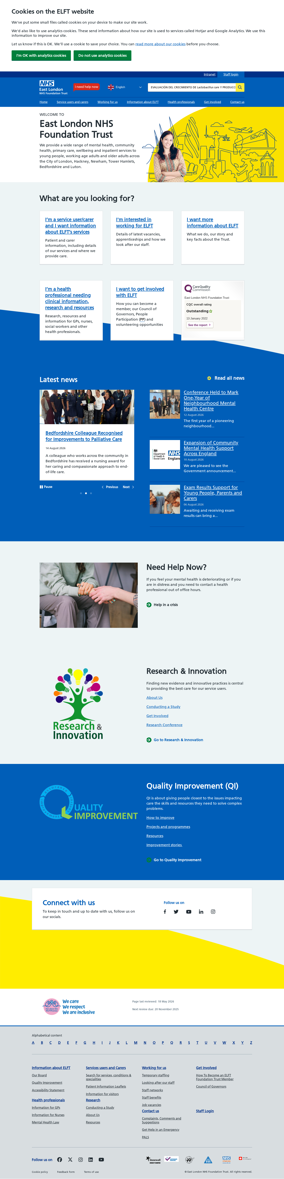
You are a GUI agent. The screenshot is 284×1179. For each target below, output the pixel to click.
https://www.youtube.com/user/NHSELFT (188, 912)
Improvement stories (164, 845)
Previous (112, 487)
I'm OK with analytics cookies (41, 55)
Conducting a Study (163, 706)
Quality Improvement (47, 1083)
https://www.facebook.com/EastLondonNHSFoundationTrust (165, 912)
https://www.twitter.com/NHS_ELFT (176, 912)
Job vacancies (151, 1105)
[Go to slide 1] (81, 494)
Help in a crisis (166, 604)
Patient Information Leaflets (106, 1086)
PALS (145, 1137)
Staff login (231, 74)
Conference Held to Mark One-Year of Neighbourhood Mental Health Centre (211, 400)
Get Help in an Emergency (160, 1130)
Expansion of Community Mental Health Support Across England (211, 448)
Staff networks (152, 1090)
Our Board (39, 1075)
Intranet (209, 74)
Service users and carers (72, 102)
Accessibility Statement (48, 1090)
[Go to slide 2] (86, 494)
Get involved (212, 102)
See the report (197, 325)
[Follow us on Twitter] (70, 1160)
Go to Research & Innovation (178, 740)
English (120, 87)
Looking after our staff (158, 1083)
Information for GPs (46, 1107)
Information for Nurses (48, 1115)
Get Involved (157, 716)
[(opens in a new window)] (80, 1160)
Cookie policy (40, 1171)
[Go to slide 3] (91, 494)
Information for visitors (102, 1094)
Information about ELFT (143, 102)
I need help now (86, 87)
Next (126, 487)
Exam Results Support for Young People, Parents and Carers (213, 493)
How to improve (160, 817)
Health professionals (181, 102)
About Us (154, 697)
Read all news (229, 378)
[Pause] (41, 487)
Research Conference (164, 725)
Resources (154, 836)
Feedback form (66, 1171)
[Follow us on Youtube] (101, 1160)
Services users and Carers (106, 1068)
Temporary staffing (155, 1075)
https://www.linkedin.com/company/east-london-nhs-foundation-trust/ (201, 912)
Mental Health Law (45, 1122)
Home (44, 102)
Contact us (237, 102)
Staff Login (205, 1111)
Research (93, 1100)
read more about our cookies (160, 44)
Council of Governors (211, 1086)
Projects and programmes (168, 827)
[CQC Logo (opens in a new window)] (197, 291)
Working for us (108, 102)
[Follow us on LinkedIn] (90, 1160)
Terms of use (91, 1171)
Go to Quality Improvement (177, 860)
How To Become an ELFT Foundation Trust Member (215, 1077)
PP (142, 319)
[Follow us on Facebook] (59, 1160)
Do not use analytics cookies (102, 55)
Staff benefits (151, 1097)
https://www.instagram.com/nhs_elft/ (213, 912)
